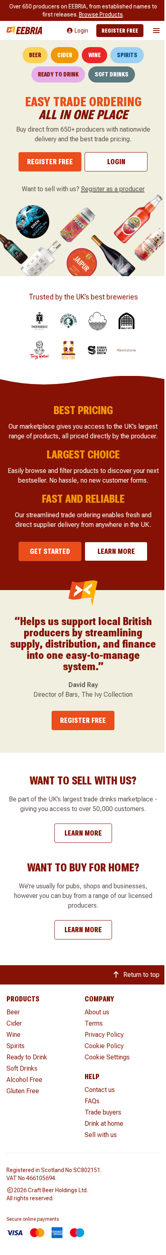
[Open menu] (156, 30)
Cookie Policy (104, 1046)
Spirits (127, 55)
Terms (94, 1023)
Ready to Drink (58, 74)
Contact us (100, 1090)
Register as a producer (113, 189)
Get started (50, 551)
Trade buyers (103, 1112)
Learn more (116, 551)
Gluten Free (22, 1091)
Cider (64, 55)
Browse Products (101, 14)
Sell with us (101, 1135)
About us (97, 1012)
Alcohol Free (24, 1080)
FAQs (92, 1101)
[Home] (24, 30)
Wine (94, 55)
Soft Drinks (112, 74)
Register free (120, 30)
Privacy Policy (104, 1034)
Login (116, 161)
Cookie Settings (107, 1057)
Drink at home (104, 1123)
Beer (35, 55)
